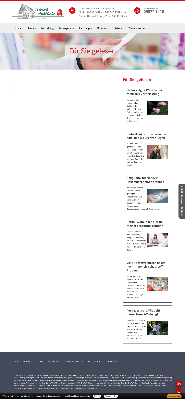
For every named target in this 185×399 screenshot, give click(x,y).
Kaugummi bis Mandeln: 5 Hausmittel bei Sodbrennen (145, 180)
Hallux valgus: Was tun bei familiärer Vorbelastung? (144, 92)
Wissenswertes (136, 28)
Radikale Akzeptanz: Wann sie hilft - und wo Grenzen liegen (147, 136)
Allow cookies (174, 396)
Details (97, 396)
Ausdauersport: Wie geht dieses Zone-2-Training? (143, 312)
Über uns (31, 28)
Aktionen (102, 28)
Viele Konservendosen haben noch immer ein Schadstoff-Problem (146, 266)
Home (18, 28)
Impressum (113, 362)
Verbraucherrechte (74, 362)
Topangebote (66, 28)
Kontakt (27, 362)
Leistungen (85, 28)
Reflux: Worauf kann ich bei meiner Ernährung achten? (145, 224)
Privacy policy (111, 396)
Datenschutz (54, 362)
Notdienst (117, 28)
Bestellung (47, 28)
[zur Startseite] (38, 11)
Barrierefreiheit (95, 362)
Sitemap (39, 362)
